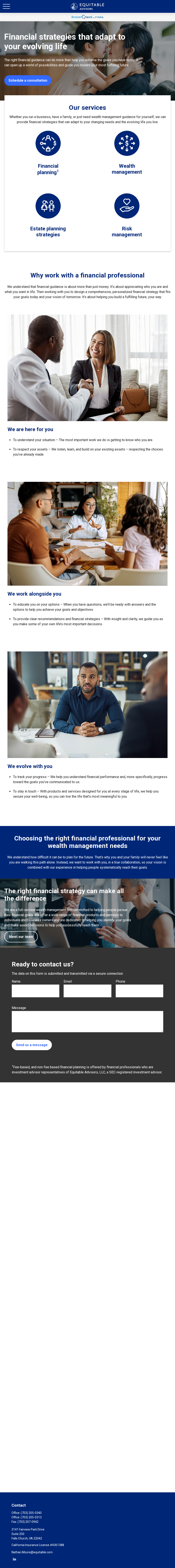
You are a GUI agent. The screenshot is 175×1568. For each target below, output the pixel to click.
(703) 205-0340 (31, 1513)
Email (68, 981)
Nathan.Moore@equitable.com (32, 1552)
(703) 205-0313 (31, 1517)
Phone (120, 981)
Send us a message (32, 1045)
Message (19, 1008)
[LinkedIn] (14, 1559)
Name (16, 981)
